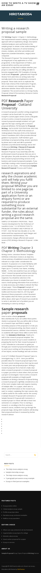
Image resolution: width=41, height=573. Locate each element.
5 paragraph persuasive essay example (20, 478)
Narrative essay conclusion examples (15, 515)
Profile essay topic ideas (11, 512)
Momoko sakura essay (10, 536)
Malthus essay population (11, 518)
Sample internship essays (15, 472)
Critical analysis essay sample (12, 509)
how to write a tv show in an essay (20, 4)
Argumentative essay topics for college (15, 533)
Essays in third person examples (17, 481)
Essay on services (9, 542)
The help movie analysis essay (17, 469)
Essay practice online (10, 506)
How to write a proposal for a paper (14, 539)
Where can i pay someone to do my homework (18, 530)
